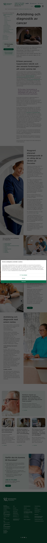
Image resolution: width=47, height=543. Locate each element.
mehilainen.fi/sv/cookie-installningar (19, 270)
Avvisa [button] (23, 278)
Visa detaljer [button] (24, 275)
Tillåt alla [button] (23, 281)
